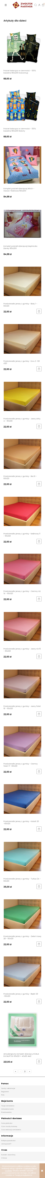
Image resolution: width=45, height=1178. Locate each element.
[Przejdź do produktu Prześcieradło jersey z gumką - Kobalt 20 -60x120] (23, 798)
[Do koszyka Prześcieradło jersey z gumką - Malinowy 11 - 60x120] (39, 541)
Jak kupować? (6, 1144)
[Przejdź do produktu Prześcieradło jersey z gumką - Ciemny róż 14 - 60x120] (23, 568)
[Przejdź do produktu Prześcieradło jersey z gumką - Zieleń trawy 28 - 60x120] (23, 913)
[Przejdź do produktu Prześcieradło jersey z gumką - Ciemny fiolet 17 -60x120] (23, 741)
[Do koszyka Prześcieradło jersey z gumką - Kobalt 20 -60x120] (39, 828)
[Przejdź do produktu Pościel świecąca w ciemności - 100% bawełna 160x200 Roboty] (23, 106)
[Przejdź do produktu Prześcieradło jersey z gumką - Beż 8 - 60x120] (23, 453)
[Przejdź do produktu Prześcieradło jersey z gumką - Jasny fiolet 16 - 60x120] (23, 683)
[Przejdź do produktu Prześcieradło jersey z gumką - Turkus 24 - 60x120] (23, 856)
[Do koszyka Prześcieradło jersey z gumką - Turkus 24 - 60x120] (39, 886)
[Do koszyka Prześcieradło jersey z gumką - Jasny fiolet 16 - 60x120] (39, 713)
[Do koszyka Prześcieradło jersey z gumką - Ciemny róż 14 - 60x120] (39, 598)
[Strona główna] (22, 5)
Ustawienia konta (7, 1109)
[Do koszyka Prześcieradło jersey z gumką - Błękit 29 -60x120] (39, 1001)
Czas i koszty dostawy (9, 1126)
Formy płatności (6, 1123)
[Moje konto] (39, 5)
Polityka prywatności (8, 1141)
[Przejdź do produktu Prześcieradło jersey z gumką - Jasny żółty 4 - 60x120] (23, 396)
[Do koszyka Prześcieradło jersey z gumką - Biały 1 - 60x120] (39, 311)
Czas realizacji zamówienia (11, 1130)
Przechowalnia (6, 1112)
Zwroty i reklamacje (8, 1088)
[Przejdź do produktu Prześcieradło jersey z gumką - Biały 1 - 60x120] (23, 281)
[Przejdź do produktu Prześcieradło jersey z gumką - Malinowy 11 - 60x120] (23, 511)
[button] (5, 5)
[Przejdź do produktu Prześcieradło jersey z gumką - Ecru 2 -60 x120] (23, 338)
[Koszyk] (43, 3)
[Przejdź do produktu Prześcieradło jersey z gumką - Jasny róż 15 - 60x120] (23, 626)
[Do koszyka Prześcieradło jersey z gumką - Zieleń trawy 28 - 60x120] (39, 944)
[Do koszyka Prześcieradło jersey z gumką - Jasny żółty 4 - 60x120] (39, 426)
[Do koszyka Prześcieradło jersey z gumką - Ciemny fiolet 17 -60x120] (39, 771)
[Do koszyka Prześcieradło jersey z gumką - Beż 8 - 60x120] (39, 483)
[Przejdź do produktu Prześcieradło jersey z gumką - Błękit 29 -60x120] (23, 971)
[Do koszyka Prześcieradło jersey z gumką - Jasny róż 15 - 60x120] (39, 656)
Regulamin (5, 1092)
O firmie (4, 1158)
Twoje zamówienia (7, 1106)
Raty (2, 1095)
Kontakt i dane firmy (8, 1155)
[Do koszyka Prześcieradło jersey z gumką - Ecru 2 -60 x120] (39, 368)
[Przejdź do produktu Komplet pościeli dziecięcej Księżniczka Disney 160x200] (23, 223)
